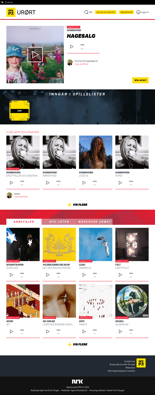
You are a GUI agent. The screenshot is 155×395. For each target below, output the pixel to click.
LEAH (82, 264)
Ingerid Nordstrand (79, 390)
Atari (9, 321)
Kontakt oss (129, 361)
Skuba (119, 321)
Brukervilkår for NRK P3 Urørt (122, 364)
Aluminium (121, 324)
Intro (118, 175)
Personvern (130, 367)
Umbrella (85, 268)
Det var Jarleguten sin (57, 268)
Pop (19, 111)
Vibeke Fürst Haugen (115, 390)
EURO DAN (12, 268)
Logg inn (145, 12)
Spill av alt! (140, 80)
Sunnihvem (74, 30)
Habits (83, 324)
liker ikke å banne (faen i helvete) (63, 324)
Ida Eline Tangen (52, 390)
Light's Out (122, 268)
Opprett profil (126, 12)
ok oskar (49, 321)
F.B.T (118, 264)
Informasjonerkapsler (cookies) (121, 371)
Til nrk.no (9, 2)
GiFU (81, 321)
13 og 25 (83, 175)
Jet (8, 324)
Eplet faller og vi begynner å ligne (27, 175)
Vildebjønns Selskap (56, 264)
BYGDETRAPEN (14, 264)
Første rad (49, 175)
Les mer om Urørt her (106, 12)
